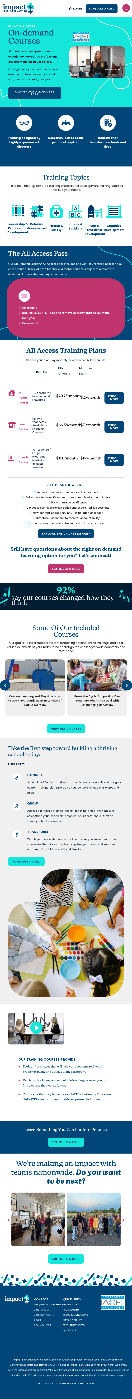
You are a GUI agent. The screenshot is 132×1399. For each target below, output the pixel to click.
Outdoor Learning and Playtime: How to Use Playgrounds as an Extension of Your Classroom (35, 700)
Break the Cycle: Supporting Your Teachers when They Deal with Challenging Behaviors (97, 700)
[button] (126, 8)
